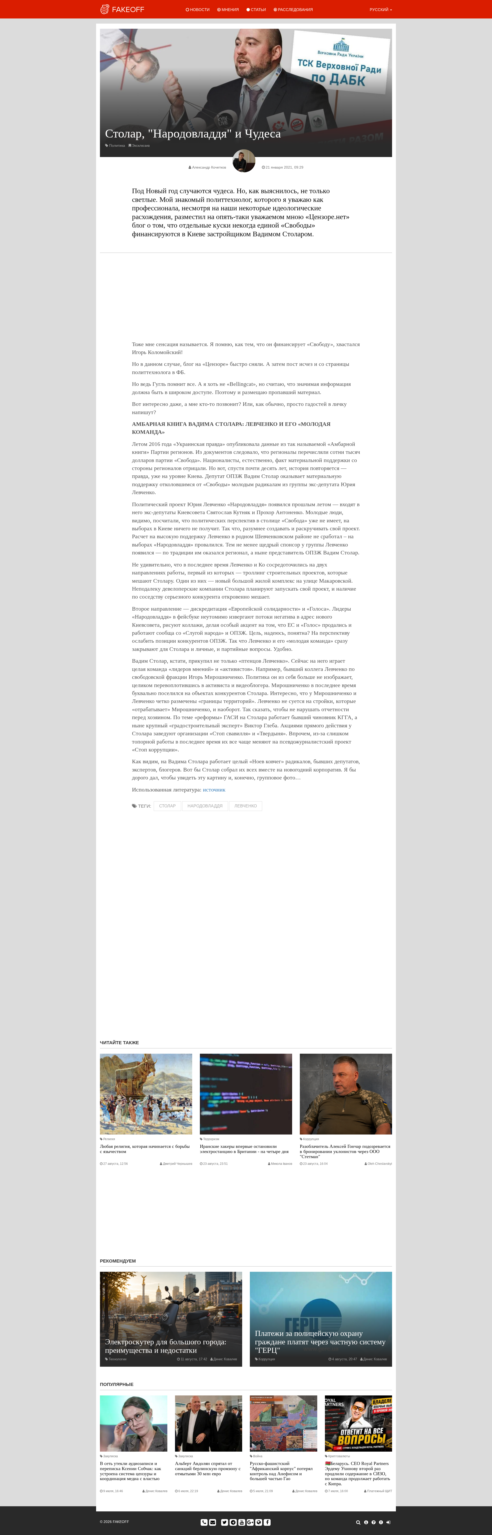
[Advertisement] (246, 297)
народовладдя (205, 806)
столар (167, 806)
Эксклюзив (141, 145)
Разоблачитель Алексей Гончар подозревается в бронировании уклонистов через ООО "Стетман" (345, 1151)
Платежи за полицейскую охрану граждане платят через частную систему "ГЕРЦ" (320, 1341)
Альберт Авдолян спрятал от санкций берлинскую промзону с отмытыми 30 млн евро (208, 1468)
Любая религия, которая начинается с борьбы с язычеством (145, 1149)
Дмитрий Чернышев (177, 1164)
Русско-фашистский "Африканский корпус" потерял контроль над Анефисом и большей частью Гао (281, 1471)
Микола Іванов (281, 1164)
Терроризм (211, 1139)
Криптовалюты (339, 1456)
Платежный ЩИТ (379, 1491)
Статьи (258, 9)
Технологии (117, 1359)
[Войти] (388, 1522)
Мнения (230, 9)
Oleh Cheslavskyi (380, 1164)
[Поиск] (358, 1522)
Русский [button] (379, 9)
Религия (109, 1139)
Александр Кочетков (209, 167)
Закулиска (110, 1456)
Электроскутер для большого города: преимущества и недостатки (165, 1345)
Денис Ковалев (225, 1359)
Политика (117, 145)
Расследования (295, 9)
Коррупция (311, 1139)
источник (214, 789)
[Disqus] (246, 967)
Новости (199, 9)
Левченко (245, 806)
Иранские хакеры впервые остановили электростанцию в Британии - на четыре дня (244, 1149)
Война (257, 1456)
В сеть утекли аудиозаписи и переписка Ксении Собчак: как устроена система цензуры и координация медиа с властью (130, 1471)
